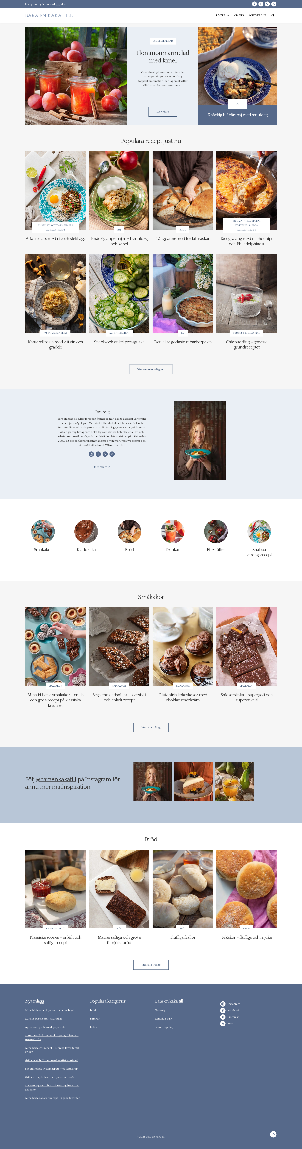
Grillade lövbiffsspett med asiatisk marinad (51, 1060)
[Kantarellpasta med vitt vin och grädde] (55, 293)
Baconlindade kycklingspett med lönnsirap (51, 1068)
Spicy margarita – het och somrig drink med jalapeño (52, 1087)
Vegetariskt (59, 333)
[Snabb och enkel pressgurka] (119, 293)
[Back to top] (273, 1135)
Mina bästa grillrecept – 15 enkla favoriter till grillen (52, 1050)
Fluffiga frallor (183, 937)
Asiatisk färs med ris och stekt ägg (55, 238)
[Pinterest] (267, 4)
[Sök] (273, 15)
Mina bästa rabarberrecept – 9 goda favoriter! (52, 1098)
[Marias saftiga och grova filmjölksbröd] (119, 889)
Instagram (233, 1004)
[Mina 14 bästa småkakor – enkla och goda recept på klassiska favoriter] (55, 646)
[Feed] (274, 4)
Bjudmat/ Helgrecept (246, 221)
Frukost (238, 333)
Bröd (182, 229)
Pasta (47, 333)
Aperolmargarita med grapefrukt (45, 1027)
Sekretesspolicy (164, 1027)
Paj (237, 103)
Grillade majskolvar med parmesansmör (50, 1077)
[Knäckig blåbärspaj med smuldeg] (237, 76)
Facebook (233, 1010)
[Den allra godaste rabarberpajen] (183, 293)
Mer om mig (102, 467)
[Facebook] (261, 4)
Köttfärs (57, 225)
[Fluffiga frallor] (183, 889)
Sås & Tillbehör (119, 333)
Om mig (160, 1010)
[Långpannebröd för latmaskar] (183, 190)
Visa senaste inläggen (151, 369)
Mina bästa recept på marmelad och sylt (50, 1010)
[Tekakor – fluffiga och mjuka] (246, 889)
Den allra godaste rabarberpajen (183, 342)
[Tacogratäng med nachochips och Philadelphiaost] (246, 190)
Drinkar (95, 1018)
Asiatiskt (44, 225)
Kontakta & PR (163, 1018)
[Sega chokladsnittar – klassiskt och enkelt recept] (119, 646)
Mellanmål (252, 333)
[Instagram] (254, 4)
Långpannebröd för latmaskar (183, 238)
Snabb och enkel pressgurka (119, 342)
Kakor (93, 1027)
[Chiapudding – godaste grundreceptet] (246, 293)
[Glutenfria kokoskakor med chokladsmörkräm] (183, 646)
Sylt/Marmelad (163, 41)
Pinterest (233, 1017)
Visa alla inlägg (151, 727)
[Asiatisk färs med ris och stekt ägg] (55, 190)
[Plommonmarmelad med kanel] (76, 76)
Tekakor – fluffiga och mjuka (246, 937)
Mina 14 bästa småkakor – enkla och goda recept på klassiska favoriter (55, 700)
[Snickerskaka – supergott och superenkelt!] (246, 646)
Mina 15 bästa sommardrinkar (43, 1018)
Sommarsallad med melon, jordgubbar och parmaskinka (51, 1037)
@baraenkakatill (56, 779)
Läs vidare (163, 111)
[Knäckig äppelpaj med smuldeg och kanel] (119, 190)
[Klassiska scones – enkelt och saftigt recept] (55, 889)
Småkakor (55, 686)
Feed (230, 1023)
